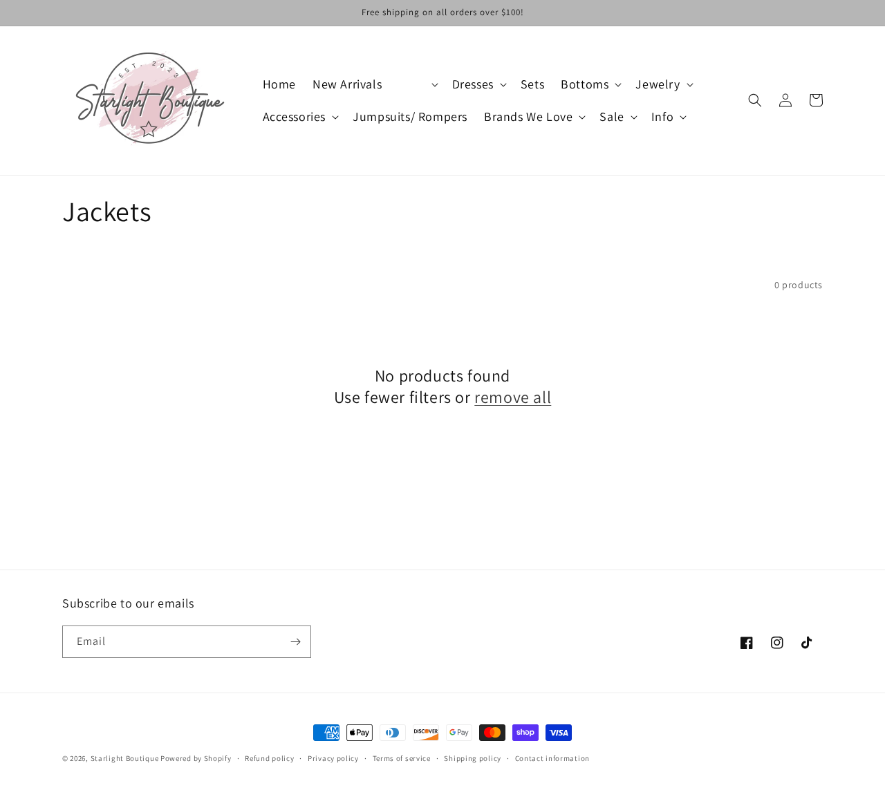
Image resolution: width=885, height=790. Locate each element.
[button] (416, 84)
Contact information (552, 758)
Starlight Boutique (125, 758)
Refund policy (269, 758)
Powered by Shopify (196, 758)
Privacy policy (333, 758)
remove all (512, 397)
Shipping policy (472, 758)
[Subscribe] (295, 642)
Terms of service (402, 758)
